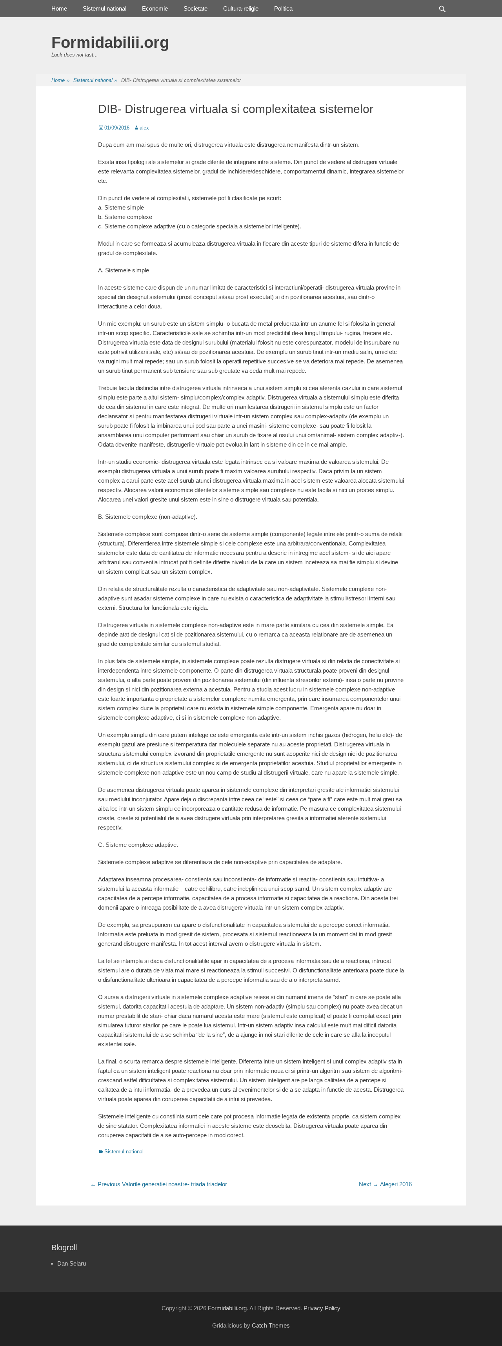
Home (59, 8)
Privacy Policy (322, 1308)
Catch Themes (271, 1325)
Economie (155, 8)
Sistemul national (104, 8)
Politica (283, 8)
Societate (195, 8)
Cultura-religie (240, 8)
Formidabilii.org (110, 42)
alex (144, 128)
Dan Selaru (71, 1263)
